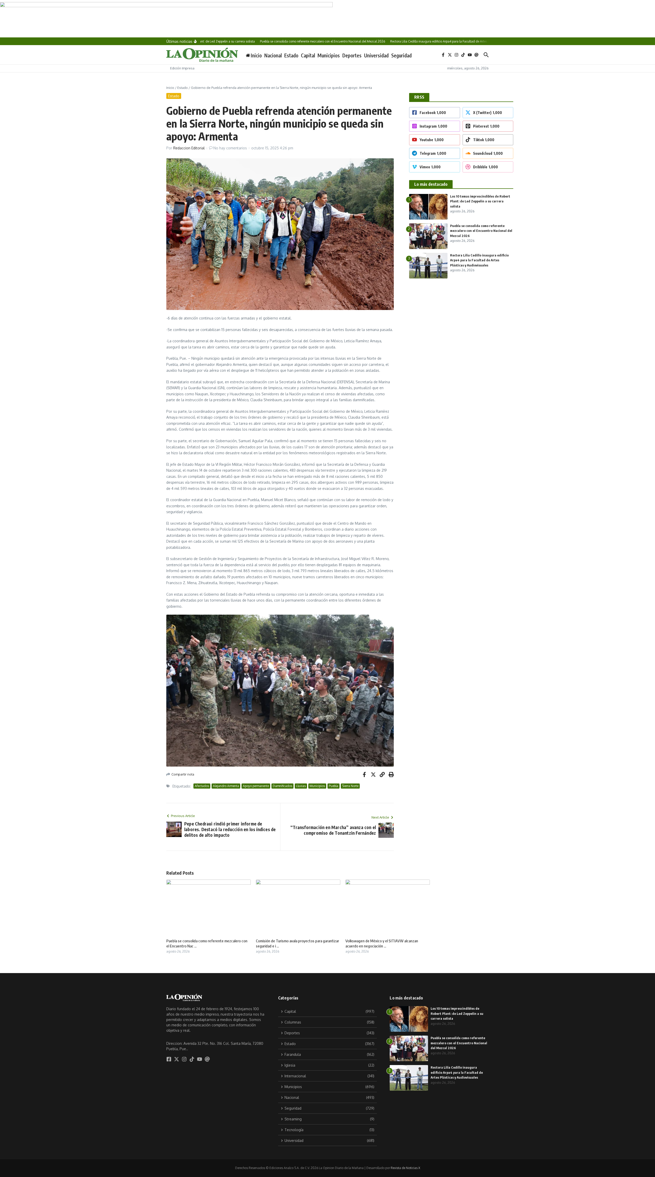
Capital (308, 55)
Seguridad (401, 55)
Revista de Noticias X (405, 1168)
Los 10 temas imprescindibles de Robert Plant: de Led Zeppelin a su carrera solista (480, 201)
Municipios (329, 55)
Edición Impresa (182, 68)
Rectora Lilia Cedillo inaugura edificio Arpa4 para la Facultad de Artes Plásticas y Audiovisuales (479, 260)
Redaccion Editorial (189, 148)
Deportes (352, 55)
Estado (291, 55)
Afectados (202, 786)
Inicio (170, 88)
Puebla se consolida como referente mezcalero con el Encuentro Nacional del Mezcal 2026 (481, 231)
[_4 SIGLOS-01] (327, 18)
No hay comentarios (230, 148)
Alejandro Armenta (226, 786)
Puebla (333, 786)
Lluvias (301, 786)
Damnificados (282, 786)
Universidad (376, 55)
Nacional (273, 55)
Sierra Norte (350, 786)
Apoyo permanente (256, 786)
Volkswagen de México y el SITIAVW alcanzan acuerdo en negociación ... (381, 943)
